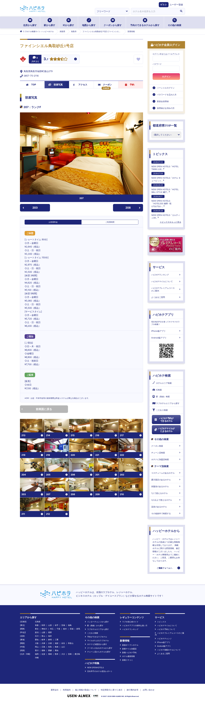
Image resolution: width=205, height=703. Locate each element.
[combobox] (154, 11)
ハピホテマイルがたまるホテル (166, 430)
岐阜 (43, 639)
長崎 (50, 654)
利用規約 (67, 690)
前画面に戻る (44, 409)
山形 (50, 625)
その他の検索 (174, 25)
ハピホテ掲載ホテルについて (169, 650)
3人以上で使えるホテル (161, 500)
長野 (50, 632)
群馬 (78, 629)
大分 (63, 654)
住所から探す (30, 25)
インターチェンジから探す (98, 622)
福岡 (37, 654)
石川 (37, 636)
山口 (63, 647)
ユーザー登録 (176, 4)
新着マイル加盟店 (129, 649)
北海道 (37, 621)
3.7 (46, 59)
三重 (56, 639)
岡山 (37, 647)
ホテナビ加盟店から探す (97, 644)
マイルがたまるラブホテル (98, 640)
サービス (159, 267)
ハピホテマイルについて (162, 281)
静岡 (50, 639)
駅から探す (49, 25)
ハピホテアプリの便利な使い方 (134, 625)
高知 (56, 650)
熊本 (56, 654)
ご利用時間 (109, 222)
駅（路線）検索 (163, 396)
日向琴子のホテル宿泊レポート (99, 671)
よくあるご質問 (158, 297)
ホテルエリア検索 (164, 383)
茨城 (71, 629)
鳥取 (50, 647)
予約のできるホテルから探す (145, 25)
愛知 (37, 639)
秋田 (43, 625)
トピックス (160, 154)
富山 (43, 636)
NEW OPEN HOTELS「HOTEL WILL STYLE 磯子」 (165, 188)
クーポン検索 (157, 446)
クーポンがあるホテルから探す (99, 648)
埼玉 (52, 629)
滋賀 (56, 643)
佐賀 (43, 654)
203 (35, 207)
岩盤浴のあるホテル (160, 486)
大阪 (37, 643)
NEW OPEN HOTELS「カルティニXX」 (165, 214)
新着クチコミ (127, 660)
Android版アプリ (158, 337)
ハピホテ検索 (162, 375)
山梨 (43, 632)
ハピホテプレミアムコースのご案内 (163, 289)
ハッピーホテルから (166, 531)
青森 (37, 625)
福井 (50, 636)
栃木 (65, 629)
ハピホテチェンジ (164, 638)
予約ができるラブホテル (97, 637)
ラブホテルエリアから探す (167, 403)
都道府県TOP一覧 (165, 125)
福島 (70, 625)
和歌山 (70, 643)
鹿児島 (77, 654)
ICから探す (68, 25)
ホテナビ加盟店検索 (160, 459)
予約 (132, 84)
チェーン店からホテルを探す (99, 652)
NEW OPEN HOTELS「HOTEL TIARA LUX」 (165, 165)
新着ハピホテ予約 (129, 652)
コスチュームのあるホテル (163, 473)
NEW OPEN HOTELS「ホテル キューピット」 (166, 177)
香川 (37, 650)
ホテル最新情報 (128, 656)
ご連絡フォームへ (164, 568)
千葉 (58, 629)
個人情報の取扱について (85, 690)
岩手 (56, 625)
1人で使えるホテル (159, 493)
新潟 (37, 632)
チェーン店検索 (158, 452)
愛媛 (50, 650)
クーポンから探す (113, 25)
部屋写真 (58, 84)
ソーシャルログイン (166, 88)
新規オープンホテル (130, 645)
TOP (33, 84)
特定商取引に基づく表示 (111, 690)
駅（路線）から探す (95, 625)
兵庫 (43, 643)
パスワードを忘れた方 (166, 94)
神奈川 (44, 629)
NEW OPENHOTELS (95, 667)
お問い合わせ (148, 690)
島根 (56, 647)
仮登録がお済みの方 (166, 108)
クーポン (107, 84)
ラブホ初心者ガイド (130, 622)
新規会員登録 (163, 101)
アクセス (82, 84)
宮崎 (70, 654)
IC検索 (159, 390)
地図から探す (89, 25)
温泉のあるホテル (159, 506)
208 (128, 207)
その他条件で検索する (161, 513)
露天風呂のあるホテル (161, 479)
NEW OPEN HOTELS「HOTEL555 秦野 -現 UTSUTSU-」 (161, 201)
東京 (37, 629)
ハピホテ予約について (166, 629)
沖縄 (37, 657)
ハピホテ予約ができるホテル (166, 419)
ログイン (166, 76)
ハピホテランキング (160, 274)
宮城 (63, 625)
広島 (43, 647)
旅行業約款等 (132, 690)
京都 (50, 643)
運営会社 (55, 690)
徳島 (43, 650)
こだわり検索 (162, 410)
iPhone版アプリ (158, 331)
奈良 (63, 643)
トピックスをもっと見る (170, 222)
